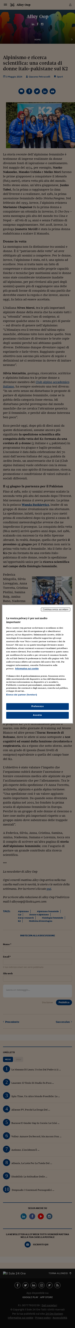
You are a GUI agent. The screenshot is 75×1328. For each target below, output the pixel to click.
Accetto (37, 715)
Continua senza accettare (55, 609)
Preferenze (37, 706)
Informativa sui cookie (27, 668)
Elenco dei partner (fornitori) (21, 694)
